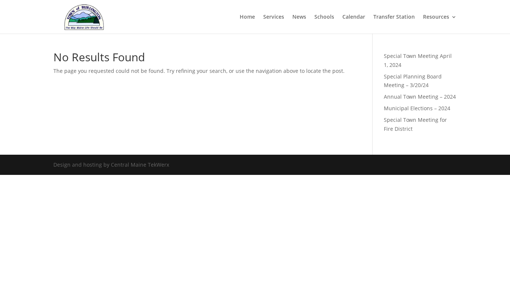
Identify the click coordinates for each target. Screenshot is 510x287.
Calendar (353, 17)
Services (273, 17)
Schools (324, 17)
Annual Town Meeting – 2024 (420, 96)
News (299, 17)
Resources (436, 17)
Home (247, 17)
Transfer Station (394, 17)
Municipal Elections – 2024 (417, 108)
